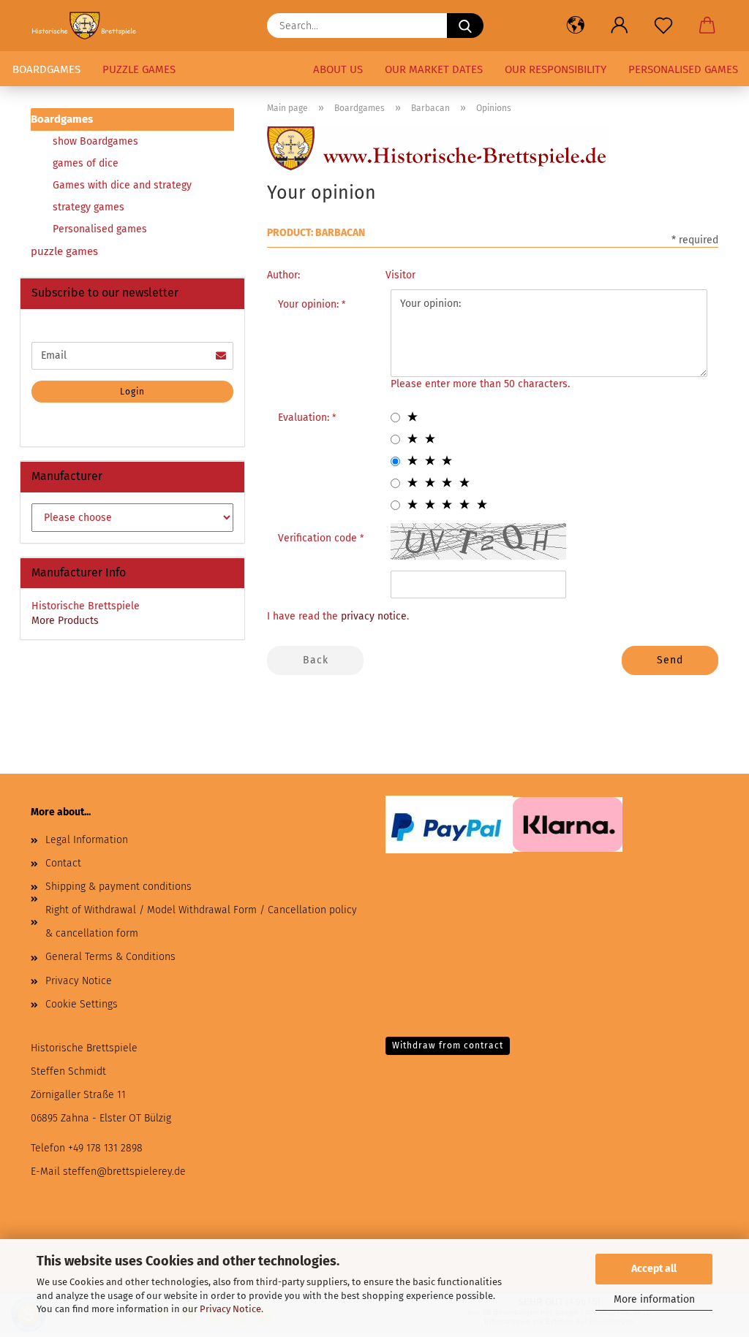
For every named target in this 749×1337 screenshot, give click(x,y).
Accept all (654, 1268)
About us (338, 69)
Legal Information (86, 840)
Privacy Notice (230, 1308)
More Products (65, 620)
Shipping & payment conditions (118, 886)
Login (132, 391)
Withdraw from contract (447, 1045)
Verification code (319, 538)
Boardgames (46, 69)
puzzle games (139, 69)
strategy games (88, 207)
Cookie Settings (81, 1004)
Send (670, 660)
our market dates (434, 69)
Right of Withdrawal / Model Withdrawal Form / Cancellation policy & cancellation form (201, 922)
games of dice (85, 163)
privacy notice (374, 616)
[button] (576, 25)
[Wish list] (663, 25)
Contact (63, 863)
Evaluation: (305, 417)
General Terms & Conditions (110, 957)
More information (654, 1299)
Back (315, 660)
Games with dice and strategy (122, 185)
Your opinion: (310, 304)
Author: (283, 275)
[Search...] (465, 25)
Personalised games (683, 69)
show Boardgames (95, 141)
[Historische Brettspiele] (90, 25)
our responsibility (555, 69)
